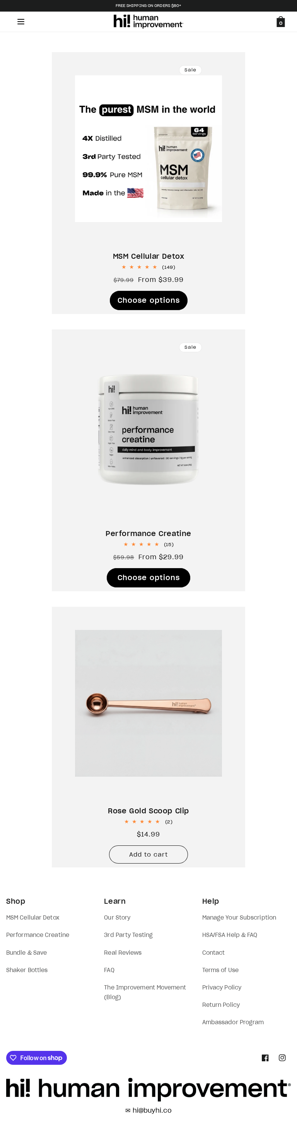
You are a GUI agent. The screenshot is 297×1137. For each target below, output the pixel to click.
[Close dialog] (287, 10)
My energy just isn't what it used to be (279, 606)
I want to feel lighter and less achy (278, 660)
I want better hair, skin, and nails (278, 578)
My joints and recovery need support (278, 633)
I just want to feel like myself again (278, 687)
